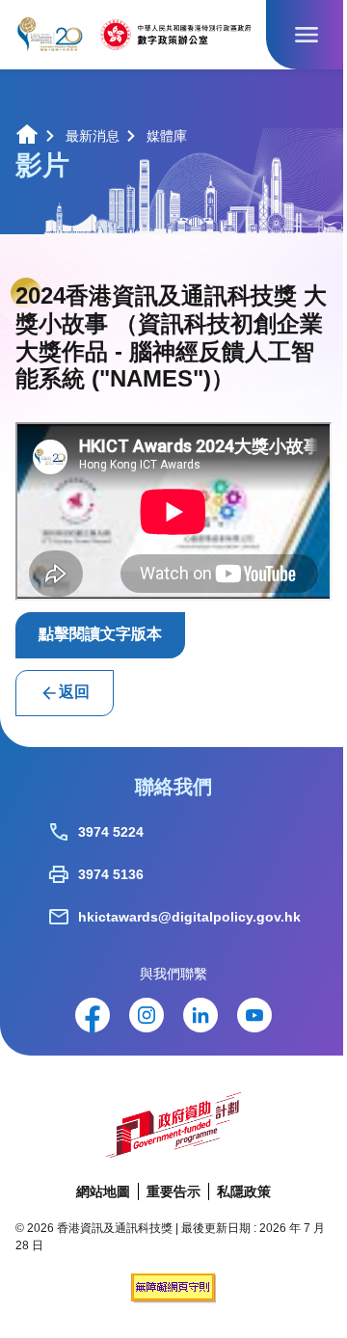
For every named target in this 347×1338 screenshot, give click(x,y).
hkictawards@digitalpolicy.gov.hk (189, 916)
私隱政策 (244, 1191)
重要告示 (173, 1191)
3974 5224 (111, 832)
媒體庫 (167, 136)
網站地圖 (103, 1191)
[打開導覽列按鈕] (306, 34)
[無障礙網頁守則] (173, 1298)
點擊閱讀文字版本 (100, 634)
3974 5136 (111, 874)
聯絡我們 (173, 786)
